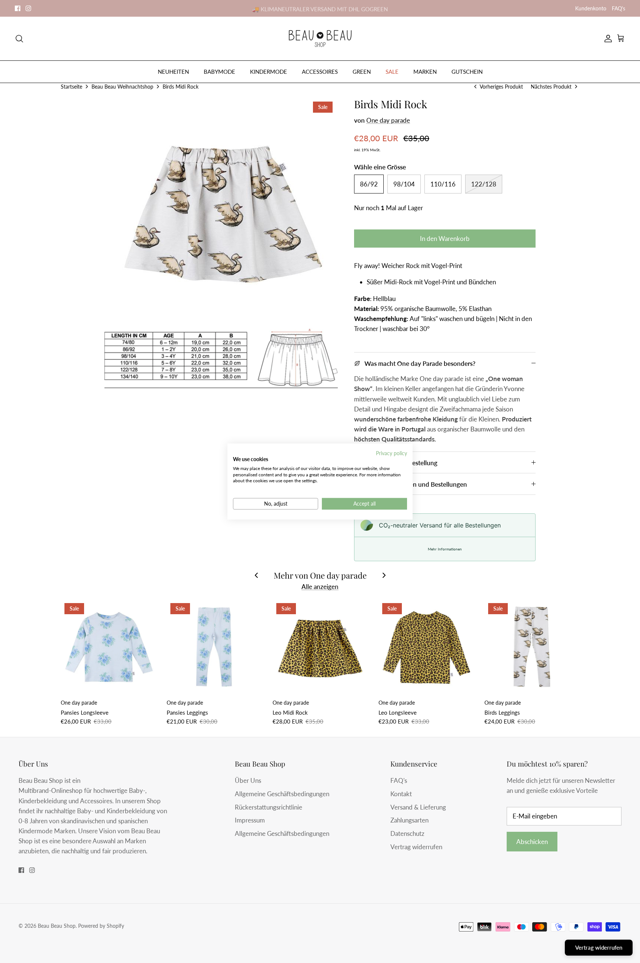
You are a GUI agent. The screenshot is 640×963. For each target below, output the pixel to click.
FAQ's (618, 8)
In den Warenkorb (445, 238)
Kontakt (401, 794)
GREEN (362, 71)
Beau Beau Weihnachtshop (122, 86)
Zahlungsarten (409, 820)
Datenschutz (407, 833)
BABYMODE (219, 71)
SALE (392, 71)
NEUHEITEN (173, 71)
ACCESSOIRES (320, 71)
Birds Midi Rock (181, 86)
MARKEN (425, 71)
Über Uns (248, 780)
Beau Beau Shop (57, 926)
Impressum (250, 820)
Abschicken (532, 841)
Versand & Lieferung (418, 807)
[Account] (607, 38)
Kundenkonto (590, 8)
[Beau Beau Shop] (320, 38)
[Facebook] (17, 8)
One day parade (388, 120)
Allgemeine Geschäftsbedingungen (282, 794)
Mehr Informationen (445, 549)
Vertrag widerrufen (416, 847)
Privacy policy (391, 453)
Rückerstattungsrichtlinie (268, 807)
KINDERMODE (268, 71)
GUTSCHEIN (467, 71)
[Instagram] (28, 8)
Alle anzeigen (320, 586)
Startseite (71, 86)
